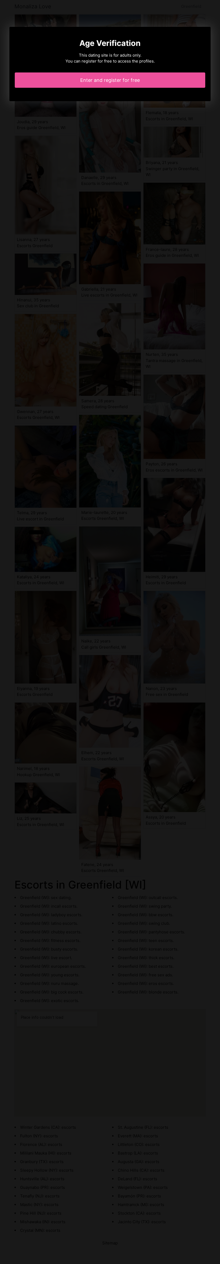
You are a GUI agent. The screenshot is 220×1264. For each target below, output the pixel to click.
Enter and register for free (110, 80)
